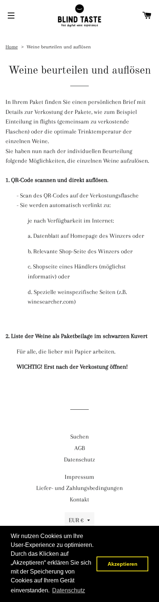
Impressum (79, 476)
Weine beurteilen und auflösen (59, 47)
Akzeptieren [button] (123, 564)
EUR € (76, 520)
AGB (79, 448)
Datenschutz (79, 459)
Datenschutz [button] (68, 590)
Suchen (79, 436)
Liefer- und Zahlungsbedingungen (79, 487)
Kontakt (79, 499)
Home (12, 47)
